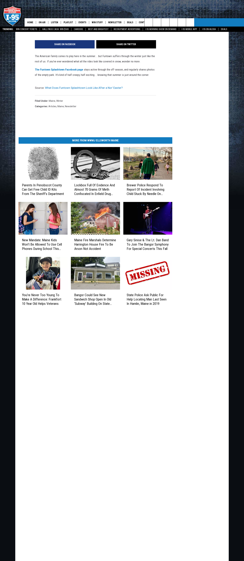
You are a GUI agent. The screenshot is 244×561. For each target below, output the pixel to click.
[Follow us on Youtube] (190, 22)
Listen (54, 22)
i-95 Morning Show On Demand (160, 29)
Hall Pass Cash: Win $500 (55, 29)
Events (82, 22)
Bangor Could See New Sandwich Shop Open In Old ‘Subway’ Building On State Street (92, 299)
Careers (78, 29)
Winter (59, 101)
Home (30, 22)
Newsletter (115, 22)
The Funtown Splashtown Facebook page (59, 69)
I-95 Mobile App (189, 29)
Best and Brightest (98, 29)
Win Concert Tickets (26, 29)
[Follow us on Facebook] (165, 22)
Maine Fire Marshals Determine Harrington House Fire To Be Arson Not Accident (95, 244)
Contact (143, 22)
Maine (52, 101)
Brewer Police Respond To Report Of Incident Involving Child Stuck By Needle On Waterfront (145, 189)
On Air (42, 22)
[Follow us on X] (182, 22)
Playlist (68, 22)
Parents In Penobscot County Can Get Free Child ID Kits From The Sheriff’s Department (43, 189)
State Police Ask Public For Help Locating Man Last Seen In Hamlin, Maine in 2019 (146, 299)
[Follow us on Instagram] (173, 22)
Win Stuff (97, 22)
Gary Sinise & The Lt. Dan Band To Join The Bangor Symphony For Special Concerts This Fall (148, 244)
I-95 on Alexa (209, 29)
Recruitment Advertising (127, 29)
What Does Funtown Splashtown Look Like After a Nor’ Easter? (84, 87)
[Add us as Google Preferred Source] (157, 22)
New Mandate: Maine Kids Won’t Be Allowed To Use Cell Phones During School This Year (42, 244)
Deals (224, 29)
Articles (52, 106)
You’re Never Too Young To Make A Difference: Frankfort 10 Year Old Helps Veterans (41, 299)
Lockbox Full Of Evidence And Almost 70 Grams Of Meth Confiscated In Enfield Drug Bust (94, 189)
